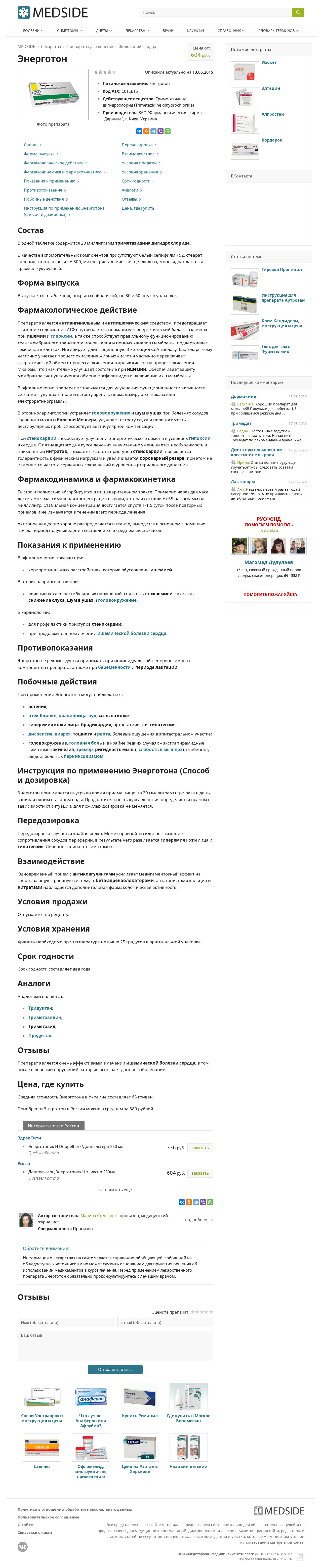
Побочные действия (44, 199)
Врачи (168, 30)
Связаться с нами (35, 1532)
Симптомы (67, 30)
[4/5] (109, 72)
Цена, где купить (138, 208)
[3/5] (105, 72)
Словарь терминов (276, 30)
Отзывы (129, 199)
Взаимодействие (138, 154)
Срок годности (136, 181)
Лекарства (135, 30)
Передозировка (137, 145)
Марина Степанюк (98, 1215)
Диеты (102, 30)
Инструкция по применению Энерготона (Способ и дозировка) (64, 211)
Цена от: (200, 51)
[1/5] (96, 72)
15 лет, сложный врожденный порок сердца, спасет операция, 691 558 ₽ (268, 568)
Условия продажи (139, 163)
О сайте (25, 1524)
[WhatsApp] (168, 131)
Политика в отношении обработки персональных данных (75, 1509)
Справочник (229, 30)
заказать (200, 1147)
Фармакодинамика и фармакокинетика (62, 172)
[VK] (23, 1547)
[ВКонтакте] (139, 131)
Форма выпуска (39, 154)
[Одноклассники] (146, 131)
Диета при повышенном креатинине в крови (257, 452)
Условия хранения (140, 172)
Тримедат (241, 423)
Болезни (31, 30)
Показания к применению (49, 181)
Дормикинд (243, 396)
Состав (30, 145)
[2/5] (100, 72)
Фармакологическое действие (54, 163)
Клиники (195, 30)
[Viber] (160, 131)
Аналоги (130, 190)
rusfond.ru (269, 530)
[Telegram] (153, 131)
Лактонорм (243, 481)
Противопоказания (43, 190)
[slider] (201, 1312)
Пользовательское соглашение (48, 1516)
